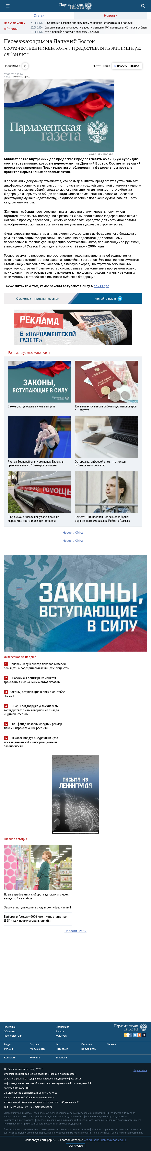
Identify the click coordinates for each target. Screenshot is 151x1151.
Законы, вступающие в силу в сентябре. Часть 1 (37, 907)
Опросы (35, 1044)
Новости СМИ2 (73, 532)
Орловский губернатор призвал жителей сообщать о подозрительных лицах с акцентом (36, 666)
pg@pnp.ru (46, 1107)
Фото (59, 1044)
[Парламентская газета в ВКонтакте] (130, 1035)
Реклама (35, 1057)
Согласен (76, 1145)
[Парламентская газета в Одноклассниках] (139, 1035)
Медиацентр (37, 1048)
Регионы (9, 1048)
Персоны (86, 1044)
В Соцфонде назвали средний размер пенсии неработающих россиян (81, 23)
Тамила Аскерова (21, 76)
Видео (8, 1044)
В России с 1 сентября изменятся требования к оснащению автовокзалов (32, 680)
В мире (60, 1031)
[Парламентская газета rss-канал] (126, 1035)
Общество (10, 1031)
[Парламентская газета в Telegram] (135, 1035)
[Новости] (120, 66)
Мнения (111, 1044)
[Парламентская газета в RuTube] (144, 1035)
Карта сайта (140, 1070)
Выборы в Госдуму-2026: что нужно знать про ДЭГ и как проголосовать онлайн (35, 918)
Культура (61, 1035)
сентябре (101, 286)
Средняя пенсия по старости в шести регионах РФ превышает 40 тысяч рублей (88, 27)
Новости (110, 15)
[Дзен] (135, 66)
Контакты (10, 1057)
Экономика (62, 1026)
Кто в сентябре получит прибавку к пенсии (64, 32)
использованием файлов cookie (105, 1140)
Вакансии (61, 1057)
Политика (10, 1026)
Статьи (39, 15)
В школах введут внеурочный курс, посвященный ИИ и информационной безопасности (31, 742)
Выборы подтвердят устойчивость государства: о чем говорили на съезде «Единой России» (31, 710)
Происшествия (13, 1035)
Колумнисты (88, 1048)
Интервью (62, 1048)
